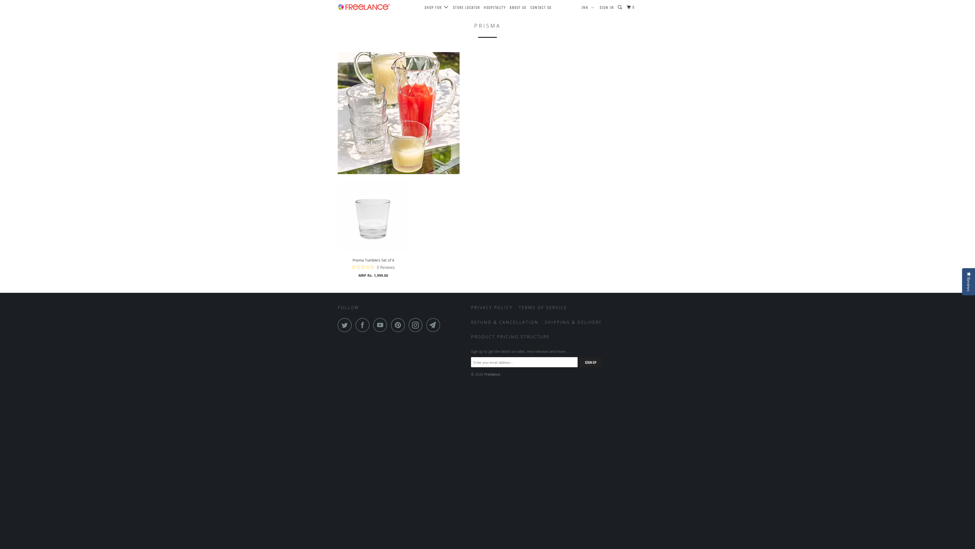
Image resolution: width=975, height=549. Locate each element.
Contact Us (540, 7)
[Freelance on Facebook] (363, 325)
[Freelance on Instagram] (417, 325)
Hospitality (495, 7)
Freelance (492, 374)
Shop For (434, 7)
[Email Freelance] (434, 325)
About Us (518, 7)
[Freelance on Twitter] (346, 325)
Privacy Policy (492, 307)
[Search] (620, 7)
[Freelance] (364, 5)
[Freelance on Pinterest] (399, 325)
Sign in (607, 7)
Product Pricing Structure (510, 337)
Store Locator (466, 7)
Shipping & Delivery (573, 322)
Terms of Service (543, 307)
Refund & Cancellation (505, 322)
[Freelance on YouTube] (381, 325)
